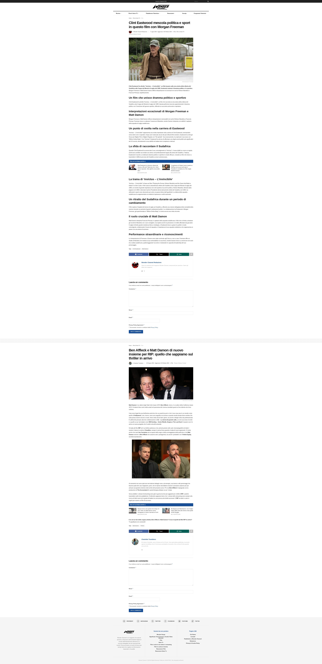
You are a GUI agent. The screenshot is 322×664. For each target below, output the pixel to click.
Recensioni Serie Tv (161, 651)
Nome (131, 310)
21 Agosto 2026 (176, 172)
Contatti (193, 636)
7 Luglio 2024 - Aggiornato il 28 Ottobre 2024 (161, 31)
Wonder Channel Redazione (140, 31)
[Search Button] (208, 1)
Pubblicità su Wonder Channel (193, 639)
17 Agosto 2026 (176, 514)
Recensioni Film (161, 649)
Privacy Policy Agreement (136, 325)
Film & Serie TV (133, 13)
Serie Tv (161, 642)
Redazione (193, 641)
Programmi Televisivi (200, 13)
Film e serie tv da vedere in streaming (161, 644)
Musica (118, 13)
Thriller (142, 525)
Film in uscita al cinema (161, 646)
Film (142, 18)
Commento (132, 289)
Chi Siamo (193, 634)
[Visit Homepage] (161, 6)
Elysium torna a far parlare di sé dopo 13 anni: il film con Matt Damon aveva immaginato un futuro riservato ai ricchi (148, 510)
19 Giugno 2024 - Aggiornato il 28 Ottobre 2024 (157, 363)
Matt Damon (145, 248)
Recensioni (170, 13)
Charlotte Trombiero (138, 363)
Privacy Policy (154, 327)
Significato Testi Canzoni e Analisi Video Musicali (161, 637)
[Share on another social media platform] (191, 254)
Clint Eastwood (136, 248)
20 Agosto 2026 (142, 514)
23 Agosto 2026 (142, 172)
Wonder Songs (161, 634)
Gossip (184, 13)
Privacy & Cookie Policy (193, 643)
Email (131, 317)
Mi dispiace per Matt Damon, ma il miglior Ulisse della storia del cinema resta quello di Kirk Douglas (182, 510)
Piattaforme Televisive (152, 13)
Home (130, 18)
